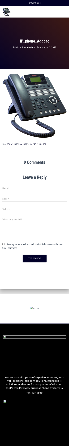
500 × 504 (41, 144)
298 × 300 (21, 144)
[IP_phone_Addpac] (34, 105)
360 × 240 (31, 144)
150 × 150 (11, 144)
